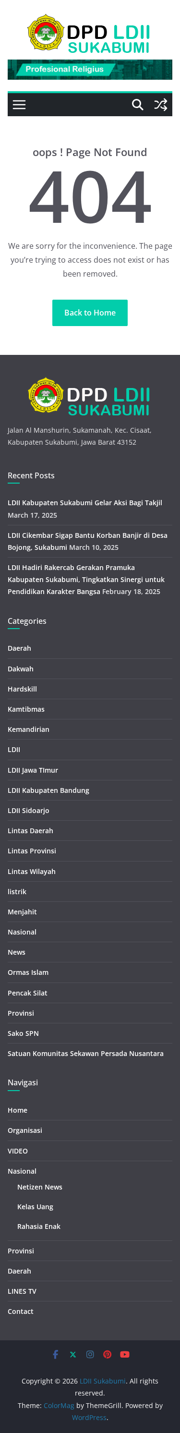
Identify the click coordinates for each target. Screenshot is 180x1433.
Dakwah (21, 668)
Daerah (19, 648)
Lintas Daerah (30, 830)
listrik (17, 891)
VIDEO (18, 1150)
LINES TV (22, 1291)
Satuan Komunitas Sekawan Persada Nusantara (86, 1053)
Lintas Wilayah (32, 871)
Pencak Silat (28, 992)
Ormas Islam (28, 972)
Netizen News (39, 1186)
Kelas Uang (35, 1206)
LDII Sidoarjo (28, 810)
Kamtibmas (26, 709)
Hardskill (22, 688)
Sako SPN (23, 1033)
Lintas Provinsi (32, 850)
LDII (14, 749)
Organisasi (25, 1130)
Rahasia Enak (38, 1226)
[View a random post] (160, 104)
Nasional (22, 931)
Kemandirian (28, 729)
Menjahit (22, 911)
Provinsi (21, 1013)
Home (17, 1110)
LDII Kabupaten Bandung (48, 790)
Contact (21, 1311)
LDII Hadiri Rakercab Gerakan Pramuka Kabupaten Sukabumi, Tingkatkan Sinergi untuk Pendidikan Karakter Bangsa (86, 579)
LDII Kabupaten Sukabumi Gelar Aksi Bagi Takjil (85, 502)
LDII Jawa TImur (33, 770)
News (16, 952)
